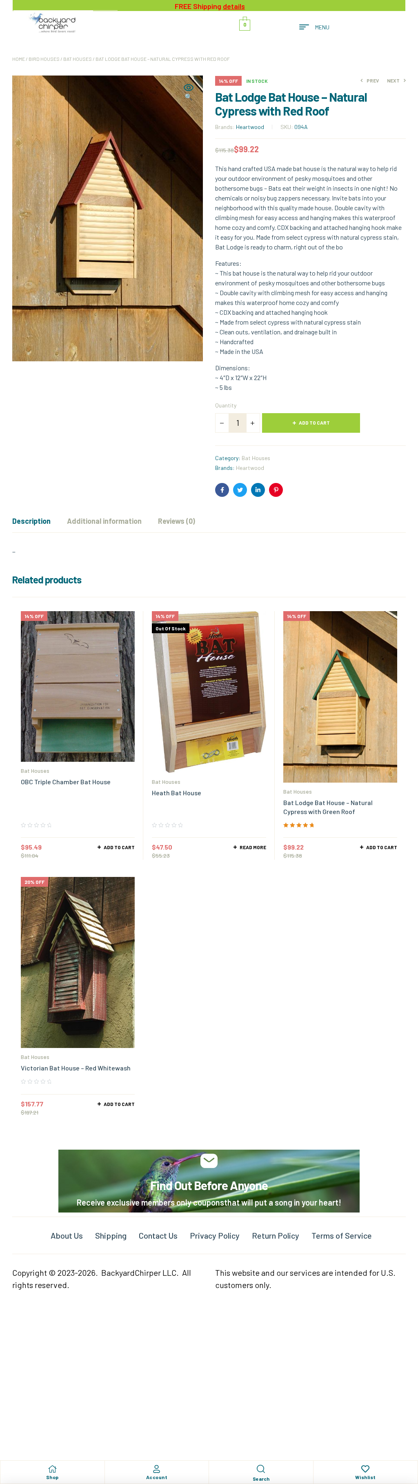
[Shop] (52, 1469)
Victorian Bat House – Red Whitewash (76, 1068)
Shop (52, 1477)
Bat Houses (77, 59)
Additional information (104, 520)
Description (31, 520)
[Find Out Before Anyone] (209, 1161)
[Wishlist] (365, 1469)
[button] (188, 93)
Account (157, 1477)
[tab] (31, 521)
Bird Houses (44, 59)
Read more (253, 847)
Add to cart (314, 422)
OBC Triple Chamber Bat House (66, 781)
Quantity (225, 405)
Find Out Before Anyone (209, 1185)
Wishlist (365, 1477)
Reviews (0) (176, 520)
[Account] (157, 1469)
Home (18, 59)
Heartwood (250, 126)
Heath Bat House (176, 793)
